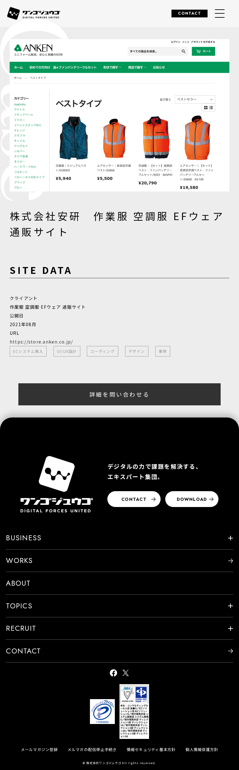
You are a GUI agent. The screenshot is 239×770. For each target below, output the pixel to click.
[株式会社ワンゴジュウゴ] (57, 484)
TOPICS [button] (19, 606)
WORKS (19, 560)
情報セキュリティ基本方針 (151, 749)
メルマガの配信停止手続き (92, 749)
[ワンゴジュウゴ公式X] (125, 673)
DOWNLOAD (192, 499)
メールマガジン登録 (39, 749)
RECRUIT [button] (21, 628)
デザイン (137, 351)
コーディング (102, 351)
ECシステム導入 (28, 351)
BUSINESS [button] (23, 538)
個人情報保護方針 (201, 749)
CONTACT (189, 13)
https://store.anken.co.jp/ (41, 342)
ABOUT (18, 583)
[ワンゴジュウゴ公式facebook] (113, 673)
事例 (163, 351)
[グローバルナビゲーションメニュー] (220, 14)
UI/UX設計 (67, 351)
